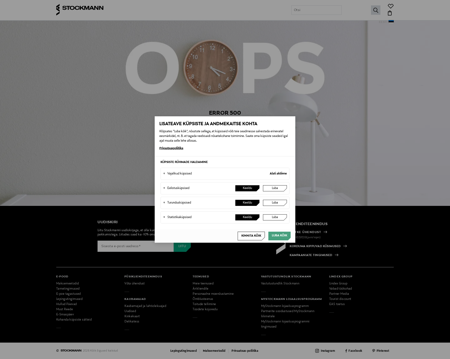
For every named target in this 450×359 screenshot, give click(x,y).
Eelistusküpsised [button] (176, 188)
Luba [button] (275, 188)
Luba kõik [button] (279, 235)
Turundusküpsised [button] (177, 203)
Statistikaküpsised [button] (177, 217)
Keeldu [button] (247, 188)
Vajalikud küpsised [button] (177, 174)
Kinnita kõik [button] (251, 236)
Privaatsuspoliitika (171, 148)
